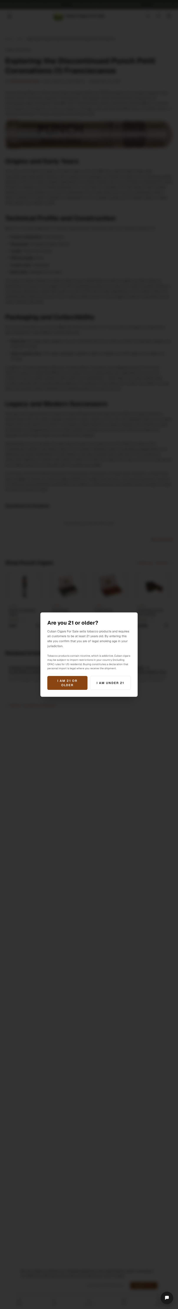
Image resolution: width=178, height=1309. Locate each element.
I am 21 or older (67, 683)
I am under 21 (110, 683)
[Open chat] (167, 1298)
